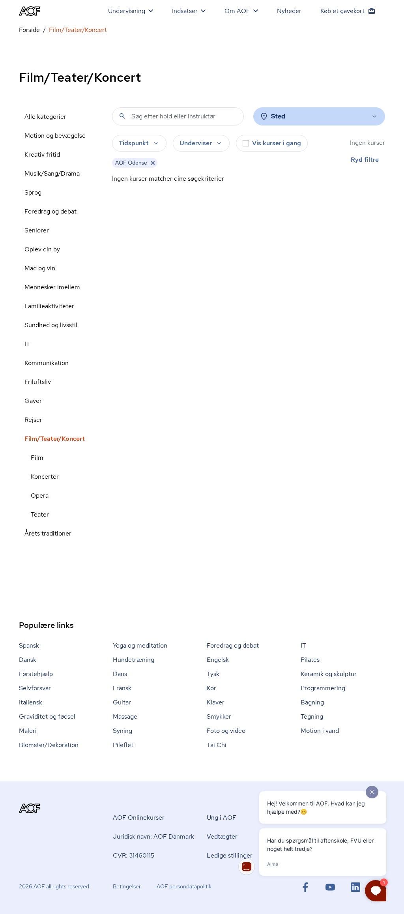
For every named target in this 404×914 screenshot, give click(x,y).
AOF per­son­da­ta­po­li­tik (184, 886)
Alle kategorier (45, 116)
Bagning (312, 702)
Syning (122, 731)
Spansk (29, 645)
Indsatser (185, 11)
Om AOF (237, 11)
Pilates (310, 660)
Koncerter (45, 476)
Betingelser (127, 886)
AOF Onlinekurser (139, 817)
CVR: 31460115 (133, 855)
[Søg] (122, 116)
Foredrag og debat (50, 211)
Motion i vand (320, 731)
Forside (29, 30)
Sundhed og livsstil (50, 325)
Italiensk (30, 702)
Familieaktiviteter (49, 306)
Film (37, 457)
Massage (125, 716)
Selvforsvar (35, 688)
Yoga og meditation (140, 645)
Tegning (312, 716)
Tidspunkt (134, 143)
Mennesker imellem (52, 287)
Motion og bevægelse (55, 135)
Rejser (33, 420)
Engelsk (218, 660)
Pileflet (123, 745)
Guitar (122, 702)
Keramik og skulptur (329, 674)
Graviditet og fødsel (47, 716)
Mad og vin (39, 268)
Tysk (213, 674)
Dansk (27, 660)
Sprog (32, 192)
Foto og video (226, 731)
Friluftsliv (37, 382)
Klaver (215, 702)
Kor (211, 688)
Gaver (33, 401)
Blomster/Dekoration (49, 745)
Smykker (219, 716)
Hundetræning (133, 660)
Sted (278, 116)
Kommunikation (46, 363)
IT (27, 344)
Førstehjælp (36, 674)
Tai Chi (216, 745)
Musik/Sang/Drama (52, 173)
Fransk (122, 688)
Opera (40, 495)
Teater (40, 514)
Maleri (28, 731)
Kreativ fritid (42, 154)
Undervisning (126, 11)
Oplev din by (42, 249)
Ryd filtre (365, 159)
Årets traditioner (47, 533)
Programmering (323, 688)
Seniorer (36, 230)
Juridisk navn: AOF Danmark (153, 836)
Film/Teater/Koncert (54, 439)
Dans (120, 674)
